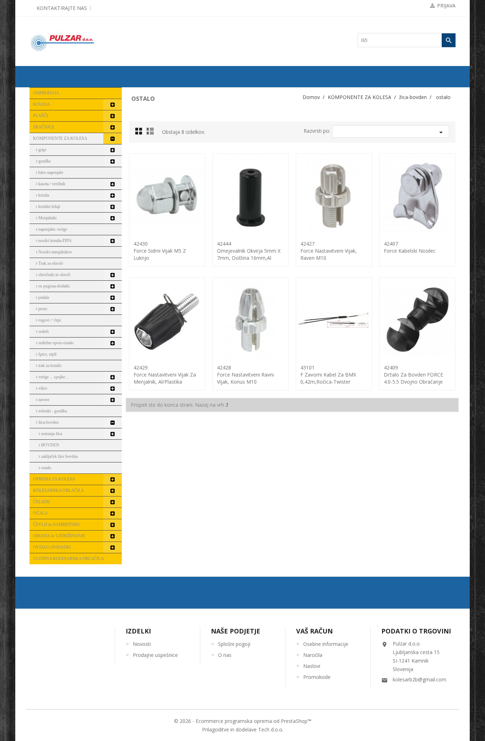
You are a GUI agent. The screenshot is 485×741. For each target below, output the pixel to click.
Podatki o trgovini (416, 631)
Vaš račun (314, 631)
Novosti (142, 644)
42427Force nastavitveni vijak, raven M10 (328, 250)
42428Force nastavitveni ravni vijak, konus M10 (245, 374)
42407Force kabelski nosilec (410, 247)
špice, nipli (46, 354)
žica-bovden (48, 422)
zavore (43, 399)
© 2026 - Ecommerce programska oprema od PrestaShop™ (242, 721)
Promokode (317, 677)
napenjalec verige (52, 229)
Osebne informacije (325, 644)
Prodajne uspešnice (155, 655)
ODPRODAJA (46, 92)
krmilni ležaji (48, 206)
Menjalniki (46, 217)
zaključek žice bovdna (59, 456)
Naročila (312, 655)
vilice (42, 388)
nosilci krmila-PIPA (54, 240)
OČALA (40, 513)
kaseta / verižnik (51, 183)
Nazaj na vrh (210, 404)
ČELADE (41, 501)
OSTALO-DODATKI (52, 547)
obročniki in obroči (53, 274)
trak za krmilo (49, 365)
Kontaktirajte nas (62, 8)
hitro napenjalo (50, 172)
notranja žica (51, 433)
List (151, 133)
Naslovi (311, 666)
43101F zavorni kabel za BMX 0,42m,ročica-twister (328, 374)
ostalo (45, 467)
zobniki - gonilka (52, 410)
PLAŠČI (40, 115)
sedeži (43, 331)
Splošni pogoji (234, 644)
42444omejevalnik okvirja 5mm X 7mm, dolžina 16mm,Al (248, 250)
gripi (41, 149)
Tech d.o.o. (270, 729)
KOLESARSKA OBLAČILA (58, 490)
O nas (224, 655)
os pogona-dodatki (53, 286)
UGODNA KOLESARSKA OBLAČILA (68, 558)
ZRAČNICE (43, 127)
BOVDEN (49, 445)
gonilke (44, 161)
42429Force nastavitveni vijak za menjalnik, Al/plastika (164, 374)
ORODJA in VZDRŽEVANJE (59, 535)
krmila (43, 195)
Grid (140, 133)
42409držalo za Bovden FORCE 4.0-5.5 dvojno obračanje (413, 374)
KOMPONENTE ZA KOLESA (60, 138)
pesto (42, 308)
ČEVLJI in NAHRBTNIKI (56, 524)
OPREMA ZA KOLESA (54, 479)
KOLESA (41, 104)
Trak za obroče (50, 263)
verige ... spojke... (52, 376)
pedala (43, 297)
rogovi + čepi (49, 320)
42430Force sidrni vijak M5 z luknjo (159, 250)
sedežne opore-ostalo (55, 342)
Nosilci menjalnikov (54, 251)
